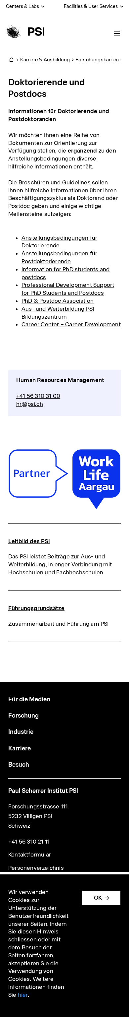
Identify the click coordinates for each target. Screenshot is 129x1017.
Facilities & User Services (91, 6)
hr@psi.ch (29, 404)
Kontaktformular (29, 854)
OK (98, 897)
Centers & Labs (22, 6)
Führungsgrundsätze (36, 608)
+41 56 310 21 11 (29, 841)
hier (23, 994)
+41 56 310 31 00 (38, 396)
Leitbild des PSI (29, 541)
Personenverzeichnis (36, 867)
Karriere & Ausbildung (45, 59)
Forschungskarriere (98, 59)
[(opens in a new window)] (64, 479)
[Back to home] (24, 31)
